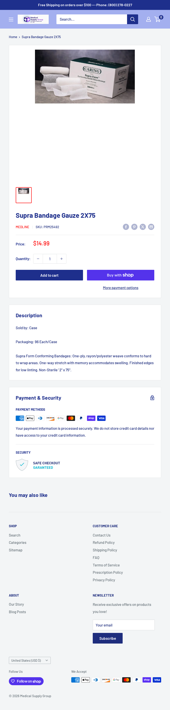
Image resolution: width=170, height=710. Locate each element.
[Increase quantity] (61, 258)
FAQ (96, 557)
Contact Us (101, 535)
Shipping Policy (105, 550)
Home (13, 37)
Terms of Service (106, 565)
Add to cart (49, 275)
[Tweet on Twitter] (143, 226)
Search (14, 535)
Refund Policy (104, 542)
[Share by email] (151, 226)
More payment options (120, 287)
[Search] (132, 19)
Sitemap (15, 550)
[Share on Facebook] (126, 226)
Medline (22, 227)
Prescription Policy (108, 572)
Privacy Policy (104, 580)
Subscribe (107, 638)
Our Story (16, 604)
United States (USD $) (26, 660)
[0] (157, 19)
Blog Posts (17, 611)
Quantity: (23, 258)
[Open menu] (11, 19)
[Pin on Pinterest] (134, 226)
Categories (17, 542)
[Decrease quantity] (38, 258)
